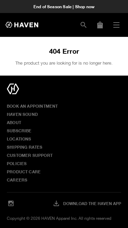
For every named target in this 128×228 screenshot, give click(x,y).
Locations (19, 139)
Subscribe (19, 130)
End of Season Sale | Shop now (64, 6)
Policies (17, 163)
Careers (17, 180)
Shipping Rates (25, 147)
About (14, 122)
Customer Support (30, 155)
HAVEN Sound (22, 114)
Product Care (24, 171)
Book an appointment (32, 106)
